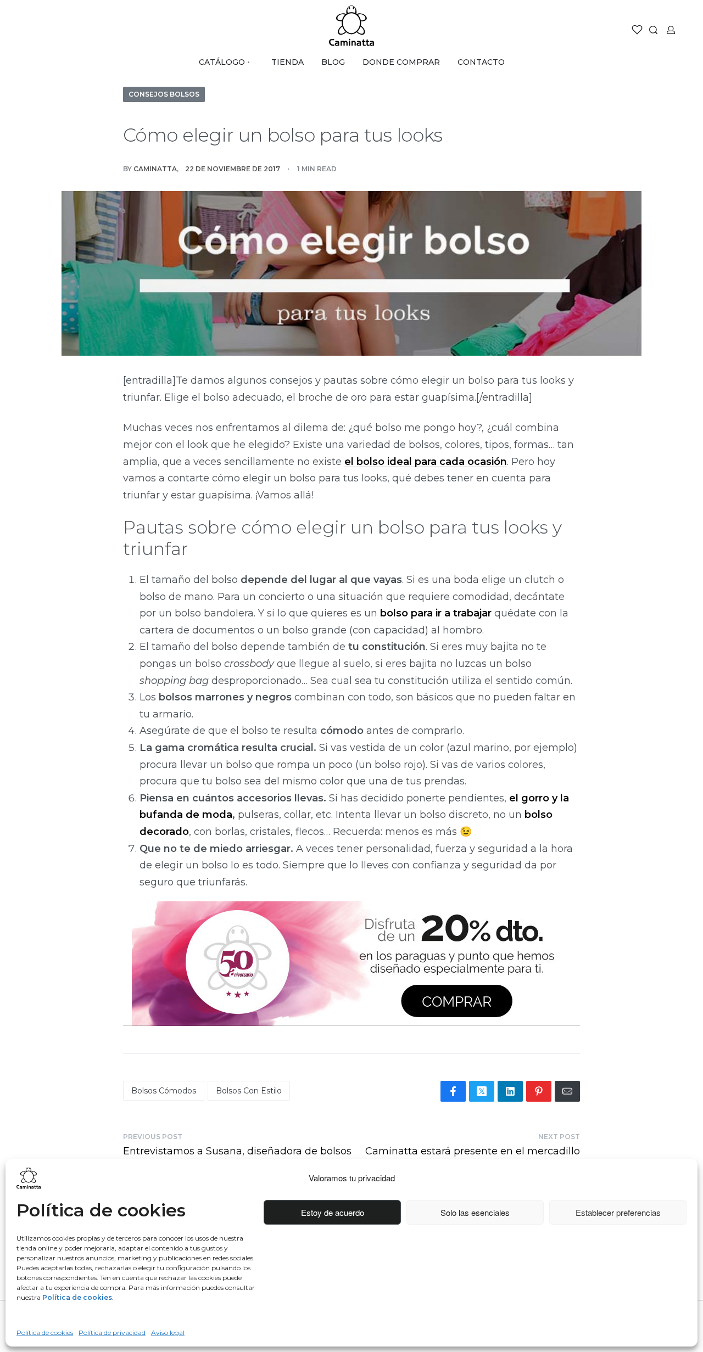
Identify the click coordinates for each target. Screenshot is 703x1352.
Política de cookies (44, 1332)
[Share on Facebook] (453, 1091)
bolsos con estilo (249, 1091)
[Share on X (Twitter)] (481, 1091)
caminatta (155, 169)
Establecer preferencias (618, 1212)
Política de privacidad (112, 1332)
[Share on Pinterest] (538, 1091)
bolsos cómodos (163, 1091)
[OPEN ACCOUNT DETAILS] (671, 30)
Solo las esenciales (475, 1212)
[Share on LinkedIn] (510, 1091)
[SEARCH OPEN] (653, 30)
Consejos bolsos (164, 94)
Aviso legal (168, 1332)
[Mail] (567, 1091)
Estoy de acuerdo (332, 1212)
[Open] (637, 30)
